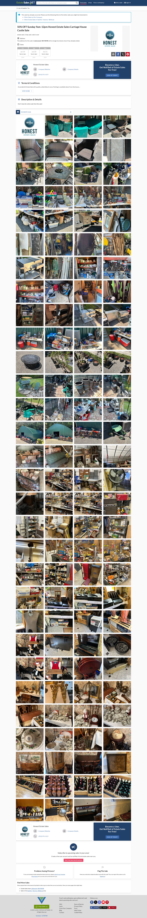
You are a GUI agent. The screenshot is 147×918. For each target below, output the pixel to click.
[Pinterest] (107, 902)
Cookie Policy (78, 912)
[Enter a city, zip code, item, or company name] (77, 3)
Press (75, 908)
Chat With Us (43, 906)
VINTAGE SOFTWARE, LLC (45, 910)
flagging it (102, 876)
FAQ (60, 904)
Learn (61, 906)
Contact (61, 912)
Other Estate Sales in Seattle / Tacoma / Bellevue (39, 19)
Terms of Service (79, 904)
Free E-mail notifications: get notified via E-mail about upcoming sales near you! (73, 899)
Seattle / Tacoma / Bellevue (35, 891)
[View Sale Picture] (30, 126)
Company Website (44, 69)
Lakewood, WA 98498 (37, 888)
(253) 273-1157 (43, 74)
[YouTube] (103, 902)
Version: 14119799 (41, 916)
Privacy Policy (78, 906)
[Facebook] (91, 902)
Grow (65, 908)
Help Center (77, 910)
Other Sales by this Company (33, 17)
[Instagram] (99, 902)
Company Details (73, 69)
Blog (60, 910)
